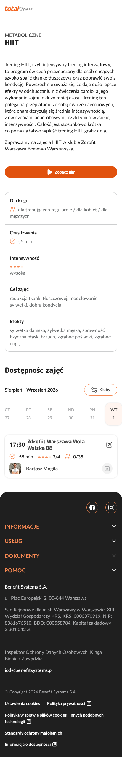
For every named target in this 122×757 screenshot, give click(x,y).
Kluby (104, 389)
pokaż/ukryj (114, 526)
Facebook (92, 507)
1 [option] (113, 413)
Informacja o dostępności (28, 744)
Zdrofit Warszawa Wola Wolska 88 (55, 444)
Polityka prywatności (66, 703)
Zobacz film (65, 172)
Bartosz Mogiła (42, 468)
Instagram (111, 507)
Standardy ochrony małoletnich (33, 733)
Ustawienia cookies (22, 703)
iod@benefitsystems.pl (29, 670)
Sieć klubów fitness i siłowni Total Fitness (19, 8)
